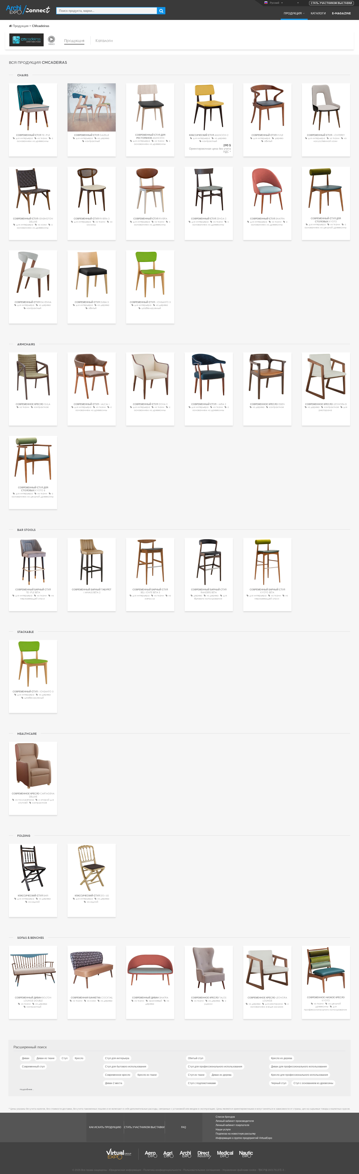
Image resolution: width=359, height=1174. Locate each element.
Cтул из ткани (196, 1074)
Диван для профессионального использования (299, 1066)
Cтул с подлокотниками (202, 1083)
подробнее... (27, 1089)
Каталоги (318, 13)
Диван (25, 1058)
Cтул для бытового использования (125, 1066)
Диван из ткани (45, 1058)
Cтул (65, 1058)
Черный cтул (278, 1083)
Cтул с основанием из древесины (313, 1083)
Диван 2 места (113, 1083)
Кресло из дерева (281, 1058)
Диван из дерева (221, 1074)
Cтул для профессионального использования (215, 1066)
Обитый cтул (195, 1058)
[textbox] (106, 10)
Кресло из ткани (147, 1074)
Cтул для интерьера (117, 1058)
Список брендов (225, 1116)
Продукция (293, 13)
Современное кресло (117, 1074)
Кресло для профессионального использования (299, 1074)
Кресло (79, 1058)
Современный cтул (33, 1066)
